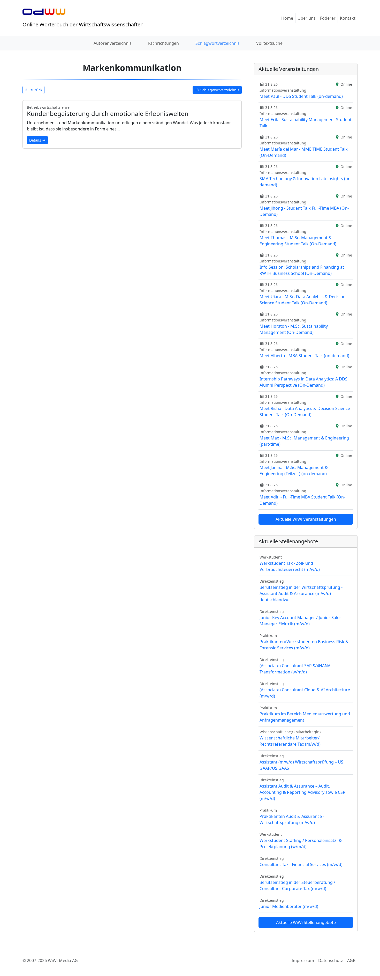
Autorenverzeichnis (113, 43)
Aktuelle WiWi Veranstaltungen (306, 519)
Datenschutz (330, 960)
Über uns (307, 18)
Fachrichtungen (163, 43)
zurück (35, 89)
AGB (351, 960)
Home (287, 18)
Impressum (303, 960)
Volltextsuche (269, 43)
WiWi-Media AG (63, 960)
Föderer (328, 18)
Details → (37, 140)
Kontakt (347, 18)
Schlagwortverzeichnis (217, 43)
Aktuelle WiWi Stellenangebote (306, 922)
